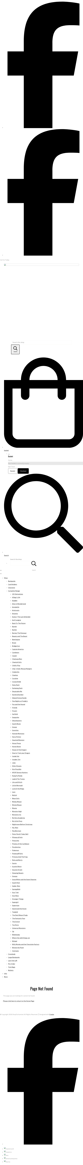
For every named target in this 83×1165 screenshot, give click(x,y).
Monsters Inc (16, 815)
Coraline (15, 678)
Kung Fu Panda (17, 776)
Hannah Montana (18, 734)
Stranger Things (17, 899)
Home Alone (16, 747)
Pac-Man (15, 828)
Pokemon (15, 850)
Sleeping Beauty (17, 873)
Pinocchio (15, 841)
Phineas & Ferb (17, 837)
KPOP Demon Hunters (20, 772)
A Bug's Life (16, 597)
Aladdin (14, 601)
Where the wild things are (21, 938)
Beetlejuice (16, 639)
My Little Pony (17, 821)
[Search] (33, 563)
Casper (14, 656)
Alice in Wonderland (19, 604)
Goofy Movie (16, 724)
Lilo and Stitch (17, 782)
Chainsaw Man (17, 659)
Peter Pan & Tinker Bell (20, 834)
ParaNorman (16, 831)
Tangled (15, 912)
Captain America (18, 649)
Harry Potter (16, 737)
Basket (12, 471)
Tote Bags (11, 967)
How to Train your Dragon (21, 753)
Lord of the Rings (18, 789)
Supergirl (15, 902)
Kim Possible (16, 769)
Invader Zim (16, 759)
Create (51, 1014)
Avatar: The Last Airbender (21, 617)
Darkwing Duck (17, 688)
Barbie (14, 630)
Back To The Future (19, 623)
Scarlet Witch (16, 867)
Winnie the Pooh (18, 948)
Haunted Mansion (18, 740)
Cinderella (15, 672)
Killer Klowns (16, 766)
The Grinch (16, 922)
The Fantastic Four (18, 918)
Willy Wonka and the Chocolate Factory (25, 944)
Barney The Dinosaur (19, 633)
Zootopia (15, 951)
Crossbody (11, 954)
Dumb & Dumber (17, 695)
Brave (14, 643)
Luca (13, 792)
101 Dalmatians (17, 594)
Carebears (15, 652)
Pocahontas (16, 847)
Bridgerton (16, 646)
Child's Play (16, 665)
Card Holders (12, 584)
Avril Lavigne (16, 620)
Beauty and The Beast (19, 636)
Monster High (17, 811)
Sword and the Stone (19, 909)
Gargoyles (15, 717)
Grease (14, 727)
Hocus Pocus (16, 743)
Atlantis (15, 614)
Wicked (14, 941)
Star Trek (15, 892)
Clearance (11, 588)
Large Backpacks (14, 957)
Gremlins (15, 730)
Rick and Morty (17, 860)
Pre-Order (11, 964)
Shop (6, 578)
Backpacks (11, 581)
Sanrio (14, 863)
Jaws (14, 763)
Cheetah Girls (17, 662)
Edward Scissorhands (19, 698)
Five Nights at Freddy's (20, 701)
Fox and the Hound (18, 704)
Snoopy (14, 876)
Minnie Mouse (17, 805)
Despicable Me (17, 691)
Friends (14, 708)
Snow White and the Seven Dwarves (24, 879)
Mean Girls (15, 798)
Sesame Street (17, 870)
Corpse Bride (16, 682)
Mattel (14, 795)
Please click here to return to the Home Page (18, 1001)
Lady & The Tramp (18, 779)
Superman (15, 905)
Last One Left (12, 961)
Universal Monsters (19, 928)
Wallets (10, 970)
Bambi (14, 627)
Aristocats (15, 610)
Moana (14, 808)
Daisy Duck (15, 685)
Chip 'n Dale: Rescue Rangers (22, 669)
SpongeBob (16, 889)
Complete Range (14, 591)
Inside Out (15, 756)
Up (13, 931)
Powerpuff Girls (17, 854)
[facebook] (43, 127)
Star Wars (15, 896)
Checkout (23, 471)
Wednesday (16, 935)
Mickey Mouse (17, 802)
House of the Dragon (19, 750)
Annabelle (15, 607)
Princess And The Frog (20, 857)
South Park (16, 883)
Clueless (15, 675)
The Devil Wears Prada (20, 915)
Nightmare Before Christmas (22, 824)
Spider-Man (16, 886)
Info (5, 974)
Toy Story (15, 925)
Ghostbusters (17, 721)
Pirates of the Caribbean (20, 844)
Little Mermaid (17, 785)
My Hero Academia (18, 818)
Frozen (14, 711)
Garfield (15, 714)
